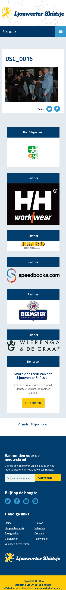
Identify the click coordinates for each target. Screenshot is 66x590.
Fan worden (41, 538)
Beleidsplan (11, 538)
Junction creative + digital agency (42, 588)
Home (8, 522)
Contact (39, 533)
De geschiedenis (14, 528)
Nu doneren (33, 403)
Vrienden (39, 528)
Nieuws (38, 522)
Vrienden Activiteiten (17, 543)
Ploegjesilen (12, 533)
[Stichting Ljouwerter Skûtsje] (33, 9)
